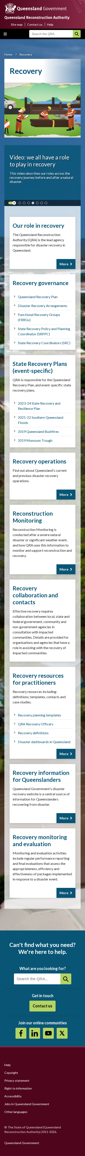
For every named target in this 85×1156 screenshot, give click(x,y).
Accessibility (13, 1096)
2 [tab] (25, 204)
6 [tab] (42, 204)
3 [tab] (29, 204)
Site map (17, 24)
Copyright (11, 1073)
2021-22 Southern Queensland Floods (40, 420)
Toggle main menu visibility (5, 34)
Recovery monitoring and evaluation (40, 840)
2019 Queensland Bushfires (38, 431)
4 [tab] (34, 204)
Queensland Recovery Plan (38, 297)
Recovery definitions (33, 733)
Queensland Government (21, 1143)
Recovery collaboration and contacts (35, 595)
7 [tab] (47, 204)
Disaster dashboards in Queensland (44, 742)
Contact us (34, 24)
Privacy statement (16, 1080)
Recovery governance (40, 282)
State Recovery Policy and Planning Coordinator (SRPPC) (44, 331)
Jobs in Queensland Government (26, 1104)
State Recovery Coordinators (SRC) (44, 343)
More (64, 264)
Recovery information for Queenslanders (41, 776)
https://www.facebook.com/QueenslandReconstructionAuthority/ (20, 1033)
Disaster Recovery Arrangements (42, 306)
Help (50, 24)
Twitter (62, 1033)
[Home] (42, 12)
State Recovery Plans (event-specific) (40, 367)
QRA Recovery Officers (35, 724)
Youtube (48, 1033)
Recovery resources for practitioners (38, 679)
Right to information (18, 1088)
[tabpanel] (42, 141)
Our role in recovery (38, 225)
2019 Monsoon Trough (35, 440)
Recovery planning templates (39, 715)
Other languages (15, 1112)
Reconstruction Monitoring (33, 517)
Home (8, 54)
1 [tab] (21, 204)
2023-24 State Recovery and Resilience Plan (39, 405)
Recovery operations (39, 461)
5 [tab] (38, 204)
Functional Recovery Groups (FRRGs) (39, 317)
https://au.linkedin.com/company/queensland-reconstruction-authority (34, 1033)
